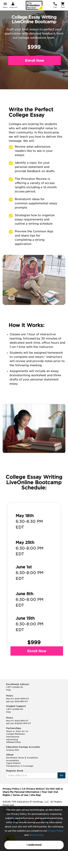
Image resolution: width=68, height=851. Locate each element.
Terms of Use (36, 835)
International (12, 736)
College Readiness (15, 734)
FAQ (8, 690)
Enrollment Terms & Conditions (22, 757)
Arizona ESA (12, 750)
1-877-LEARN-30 (14, 687)
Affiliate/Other (13, 742)
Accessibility (12, 760)
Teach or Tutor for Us (17, 731)
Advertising (12, 739)
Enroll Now (36, 651)
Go (61, 775)
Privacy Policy (55, 830)
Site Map (35, 795)
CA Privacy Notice (33, 788)
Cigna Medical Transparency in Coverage (19, 764)
